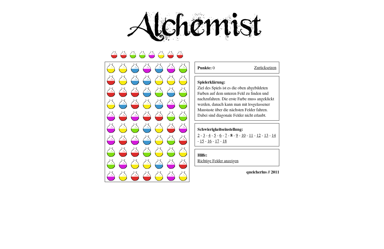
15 (202, 141)
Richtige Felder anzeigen (217, 160)
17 (217, 141)
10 (243, 135)
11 (251, 135)
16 (209, 141)
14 (274, 135)
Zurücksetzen (265, 67)
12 (259, 135)
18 (225, 141)
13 (266, 135)
